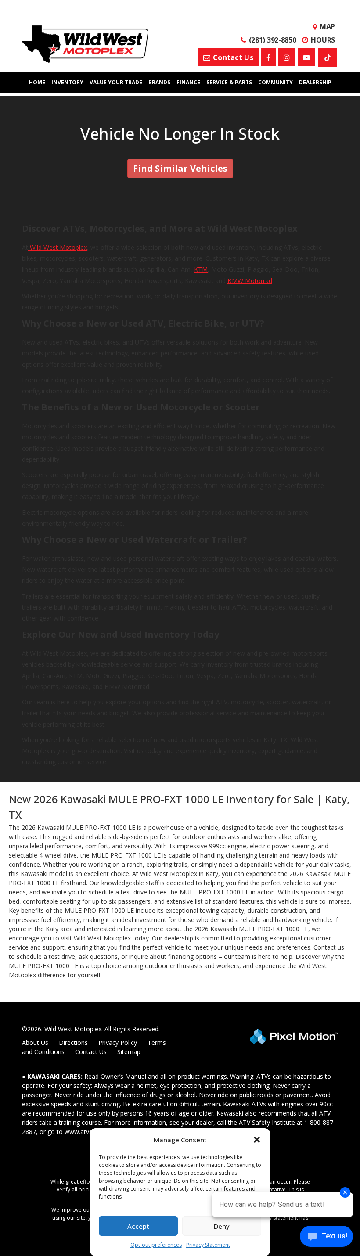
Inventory (67, 82)
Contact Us (91, 1052)
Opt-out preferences (156, 1245)
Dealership (315, 82)
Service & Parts (229, 82)
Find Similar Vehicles (180, 168)
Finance (188, 82)
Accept (138, 1226)
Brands (159, 82)
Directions (73, 1042)
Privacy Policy (117, 1042)
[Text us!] (326, 1238)
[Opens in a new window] (268, 57)
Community (275, 82)
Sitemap (128, 1052)
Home (37, 82)
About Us (35, 1042)
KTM (201, 269)
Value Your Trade (116, 82)
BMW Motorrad (249, 280)
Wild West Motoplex (57, 247)
